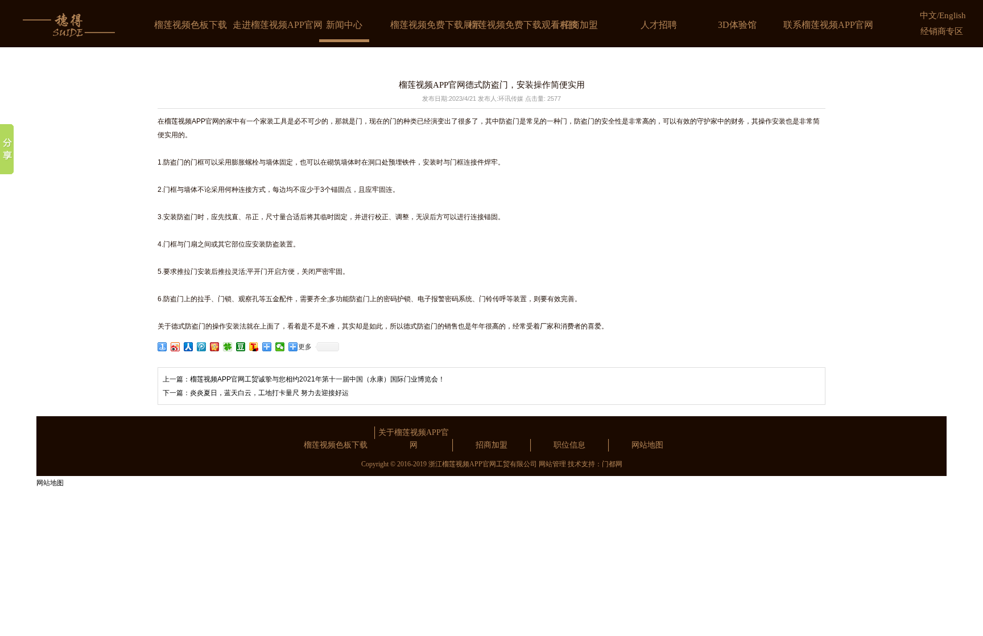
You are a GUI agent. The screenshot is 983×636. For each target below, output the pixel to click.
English (952, 15)
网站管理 (552, 464)
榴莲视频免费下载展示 (435, 25)
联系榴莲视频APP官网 (828, 25)
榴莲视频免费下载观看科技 (523, 25)
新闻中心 (344, 25)
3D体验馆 (737, 25)
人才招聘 (659, 25)
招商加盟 (579, 25)
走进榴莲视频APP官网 (278, 25)
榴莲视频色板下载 (190, 25)
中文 (928, 15)
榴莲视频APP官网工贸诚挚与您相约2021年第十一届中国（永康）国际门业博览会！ (317, 379)
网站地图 (647, 445)
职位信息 (569, 445)
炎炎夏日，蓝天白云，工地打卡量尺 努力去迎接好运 (269, 393)
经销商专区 (941, 31)
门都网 (612, 464)
